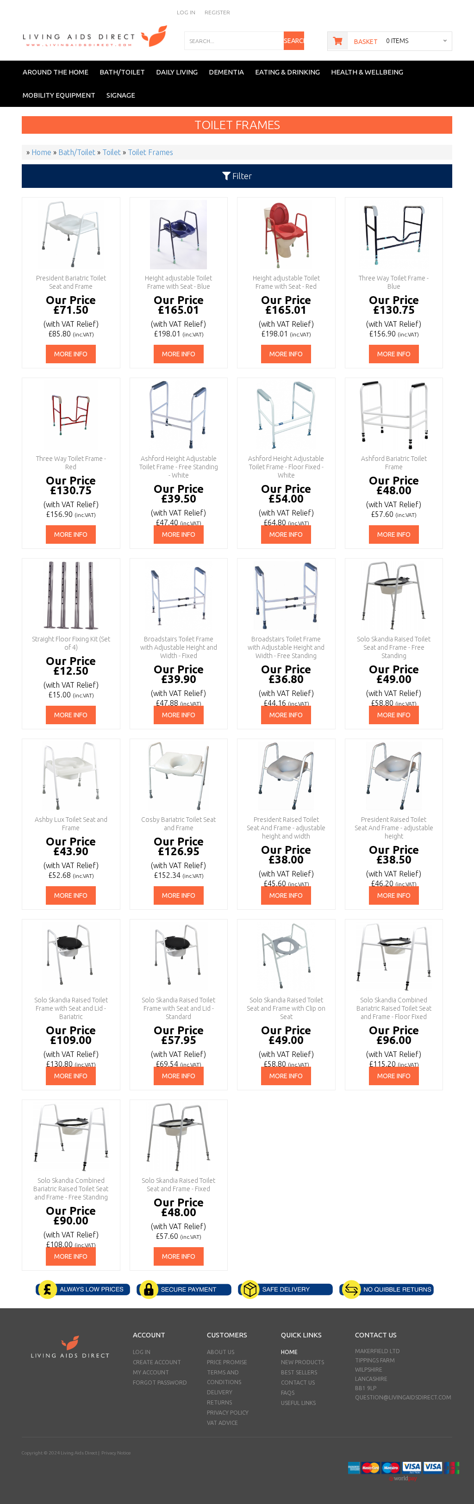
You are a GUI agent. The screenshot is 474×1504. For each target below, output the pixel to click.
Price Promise (227, 1362)
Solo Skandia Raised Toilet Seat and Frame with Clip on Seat (286, 1008)
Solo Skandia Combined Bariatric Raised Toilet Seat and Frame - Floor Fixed (393, 1008)
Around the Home (55, 72)
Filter (241, 175)
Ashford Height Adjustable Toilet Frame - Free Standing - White (178, 467)
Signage (120, 95)
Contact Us (298, 1383)
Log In (186, 12)
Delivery (219, 1392)
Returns (219, 1402)
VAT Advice (222, 1423)
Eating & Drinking (287, 72)
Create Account (157, 1362)
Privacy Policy (228, 1413)
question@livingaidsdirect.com (403, 1397)
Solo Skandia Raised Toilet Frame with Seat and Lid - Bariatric (71, 1008)
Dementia (226, 72)
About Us (220, 1352)
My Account (151, 1372)
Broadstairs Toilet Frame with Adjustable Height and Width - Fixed (178, 647)
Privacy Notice (116, 1452)
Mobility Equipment (59, 95)
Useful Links (298, 1403)
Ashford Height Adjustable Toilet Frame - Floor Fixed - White (286, 467)
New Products (302, 1362)
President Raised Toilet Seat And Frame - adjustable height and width (286, 828)
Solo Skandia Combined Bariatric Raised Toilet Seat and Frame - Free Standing (70, 1189)
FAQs (287, 1393)
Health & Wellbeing (367, 72)
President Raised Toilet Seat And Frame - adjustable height (394, 828)
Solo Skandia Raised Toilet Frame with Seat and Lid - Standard (178, 1008)
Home (289, 1352)
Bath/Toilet (122, 72)
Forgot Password (160, 1383)
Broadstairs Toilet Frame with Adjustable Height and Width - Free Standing (286, 647)
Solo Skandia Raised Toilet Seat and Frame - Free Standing (393, 647)
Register (217, 12)
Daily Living (177, 72)
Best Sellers (299, 1372)
